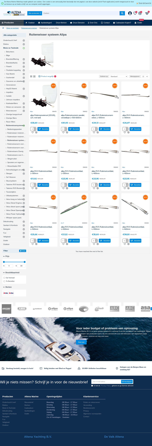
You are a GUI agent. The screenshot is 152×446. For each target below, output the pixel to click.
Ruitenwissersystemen (29, 28)
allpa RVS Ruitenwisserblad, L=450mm (133, 172)
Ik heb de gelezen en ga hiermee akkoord (113, 386)
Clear (23, 251)
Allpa (31, 111)
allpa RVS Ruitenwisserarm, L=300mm (133, 116)
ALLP (62, 223)
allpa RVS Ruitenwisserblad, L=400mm (103, 172)
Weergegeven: (135, 76)
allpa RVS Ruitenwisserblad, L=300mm (41, 172)
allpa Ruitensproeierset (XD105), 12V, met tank (42, 116)
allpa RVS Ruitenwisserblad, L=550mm (103, 228)
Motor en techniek (12, 28)
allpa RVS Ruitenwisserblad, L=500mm (41, 228)
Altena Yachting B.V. (38, 436)
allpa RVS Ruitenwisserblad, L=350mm (72, 172)
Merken (8, 287)
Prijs (7, 256)
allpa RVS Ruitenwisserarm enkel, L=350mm (102, 116)
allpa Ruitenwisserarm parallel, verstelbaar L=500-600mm (73, 116)
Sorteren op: (104, 76)
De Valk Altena (114, 436)
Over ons (81, 342)
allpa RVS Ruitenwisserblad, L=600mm (133, 228)
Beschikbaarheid (12, 272)
